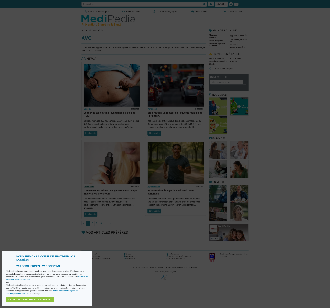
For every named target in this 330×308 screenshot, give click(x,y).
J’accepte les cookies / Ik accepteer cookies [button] (30, 299)
